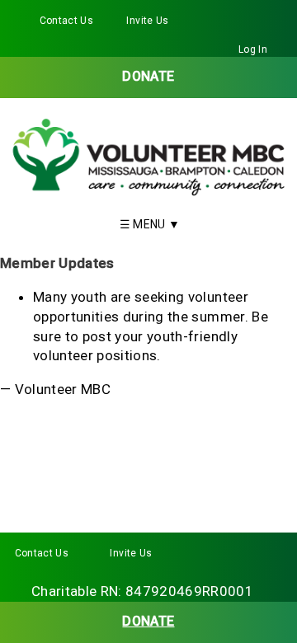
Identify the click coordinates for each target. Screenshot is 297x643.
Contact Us (66, 20)
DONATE (148, 76)
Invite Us (147, 20)
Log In (252, 49)
